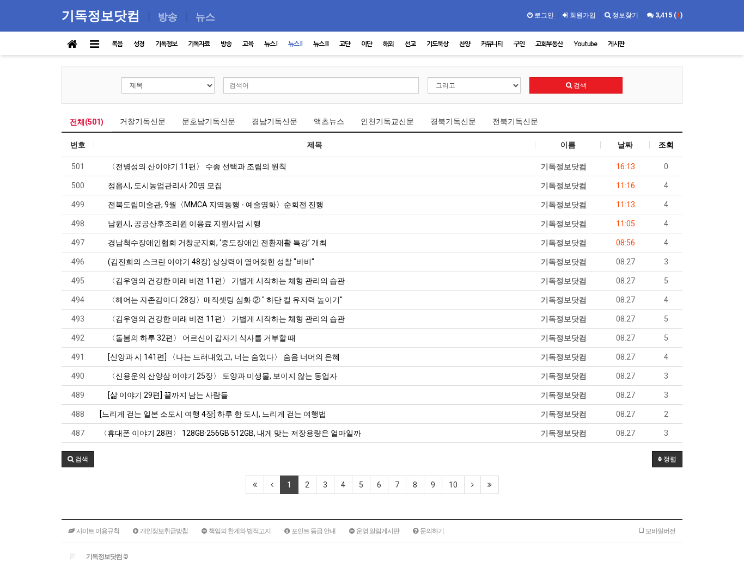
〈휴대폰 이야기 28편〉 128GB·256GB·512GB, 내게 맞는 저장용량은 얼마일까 (230, 433)
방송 (226, 44)
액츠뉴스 (329, 121)
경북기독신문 (453, 121)
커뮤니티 (492, 44)
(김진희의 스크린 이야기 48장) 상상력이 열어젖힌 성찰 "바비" (210, 261)
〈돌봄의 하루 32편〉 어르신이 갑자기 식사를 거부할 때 (201, 338)
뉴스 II (295, 44)
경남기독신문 (274, 121)
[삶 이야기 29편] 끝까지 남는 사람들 (167, 395)
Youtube (585, 44)
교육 (247, 44)
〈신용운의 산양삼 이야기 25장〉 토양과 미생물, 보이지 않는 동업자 (221, 376)
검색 (579, 85)
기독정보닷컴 (102, 14)
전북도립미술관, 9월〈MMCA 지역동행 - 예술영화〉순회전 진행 (215, 204)
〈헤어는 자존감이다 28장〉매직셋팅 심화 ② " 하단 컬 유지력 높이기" (224, 299)
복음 (117, 44)
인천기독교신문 (387, 121)
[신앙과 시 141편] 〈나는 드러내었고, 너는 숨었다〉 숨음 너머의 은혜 (223, 357)
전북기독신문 (515, 121)
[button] (78, 459)
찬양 (464, 44)
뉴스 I (270, 44)
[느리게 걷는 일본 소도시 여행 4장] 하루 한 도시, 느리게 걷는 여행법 (213, 414)
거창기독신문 (143, 121)
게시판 (616, 44)
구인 (519, 44)
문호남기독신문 (208, 121)
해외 (388, 44)
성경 (138, 44)
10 (453, 484)
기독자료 (199, 44)
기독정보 (166, 44)
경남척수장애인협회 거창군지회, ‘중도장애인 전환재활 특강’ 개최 (216, 242)
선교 (410, 44)
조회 (666, 144)
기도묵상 (437, 44)
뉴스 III (320, 44)
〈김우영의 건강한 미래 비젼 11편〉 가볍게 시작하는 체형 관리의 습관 (225, 280)
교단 (344, 44)
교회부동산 (549, 44)
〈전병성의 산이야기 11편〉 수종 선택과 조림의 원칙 (196, 166)
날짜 (625, 144)
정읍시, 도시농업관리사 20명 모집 (164, 185)
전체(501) (86, 122)
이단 (366, 44)
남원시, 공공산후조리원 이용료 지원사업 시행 (183, 223)
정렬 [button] (669, 459)
